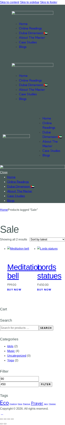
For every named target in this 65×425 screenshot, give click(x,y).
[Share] (8, 419)
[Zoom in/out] (1, 419)
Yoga (10, 360)
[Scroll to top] (2, 413)
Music (11, 351)
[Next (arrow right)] (5, 423)
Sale (46, 404)
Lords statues (49, 271)
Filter (46, 384)
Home (4, 209)
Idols (10, 346)
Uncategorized (16, 355)
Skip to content (9, 2)
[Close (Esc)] (12, 419)
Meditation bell (24, 271)
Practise (26, 404)
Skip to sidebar (30, 2)
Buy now (44, 289)
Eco (4, 402)
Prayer (37, 403)
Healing (13, 404)
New (20, 404)
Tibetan (52, 404)
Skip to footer (48, 2)
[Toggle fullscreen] (5, 419)
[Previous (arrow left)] (1, 423)
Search (46, 327)
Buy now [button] (14, 289)
